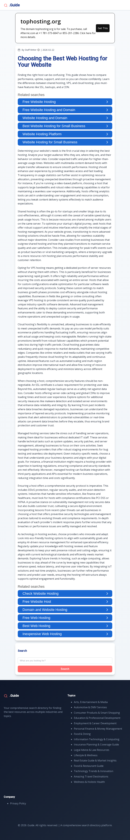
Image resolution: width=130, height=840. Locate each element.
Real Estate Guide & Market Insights (95, 760)
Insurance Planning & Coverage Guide (96, 744)
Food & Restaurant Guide (89, 766)
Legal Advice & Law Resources (91, 750)
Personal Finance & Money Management (98, 728)
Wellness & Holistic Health (89, 782)
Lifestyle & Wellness (86, 755)
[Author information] (38, 50)
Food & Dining (82, 734)
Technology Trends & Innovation (93, 771)
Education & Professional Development (97, 718)
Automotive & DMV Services (90, 707)
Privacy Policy (18, 803)
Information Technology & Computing (96, 739)
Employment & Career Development (95, 723)
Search (65, 669)
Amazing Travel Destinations (91, 776)
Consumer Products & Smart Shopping (97, 712)
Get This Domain (103, 29)
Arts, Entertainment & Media (91, 702)
